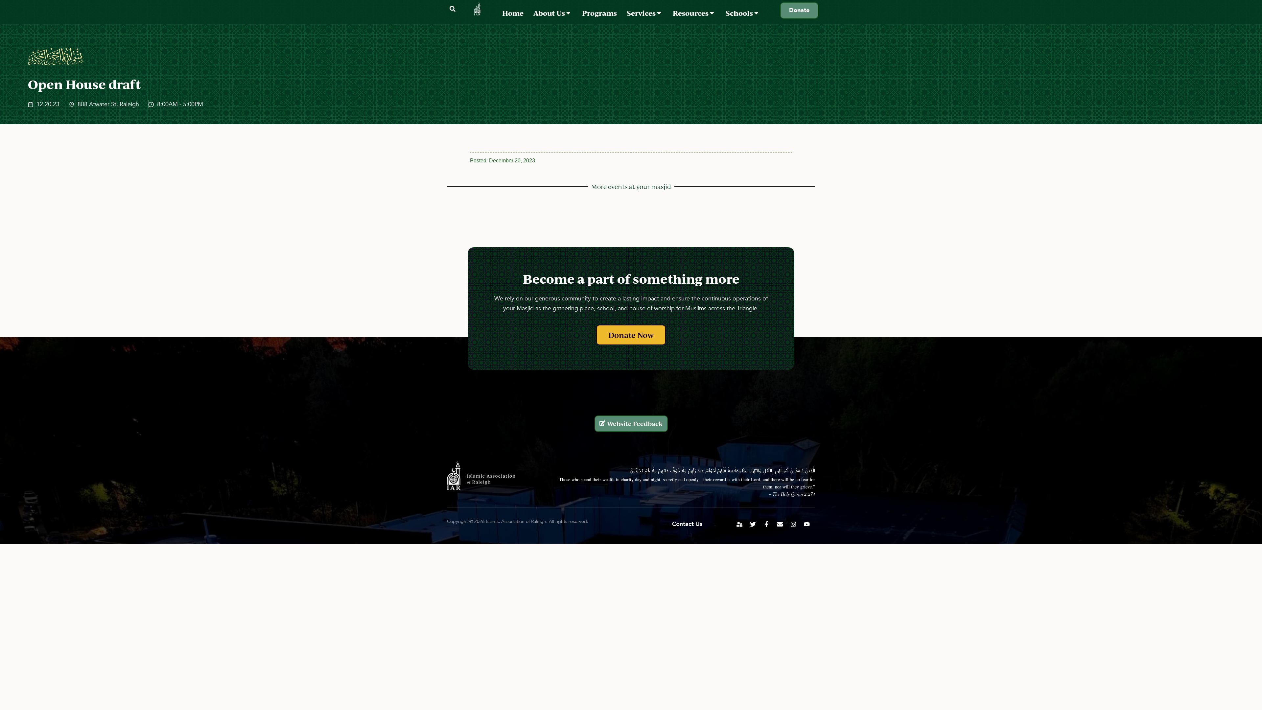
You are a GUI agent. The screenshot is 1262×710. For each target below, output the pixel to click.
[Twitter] (753, 524)
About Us (549, 13)
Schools (740, 13)
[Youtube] (807, 524)
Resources (691, 13)
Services (642, 13)
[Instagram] (793, 524)
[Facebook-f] (766, 524)
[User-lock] (739, 524)
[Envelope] (780, 524)
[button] (452, 9)
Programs (599, 13)
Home (513, 13)
